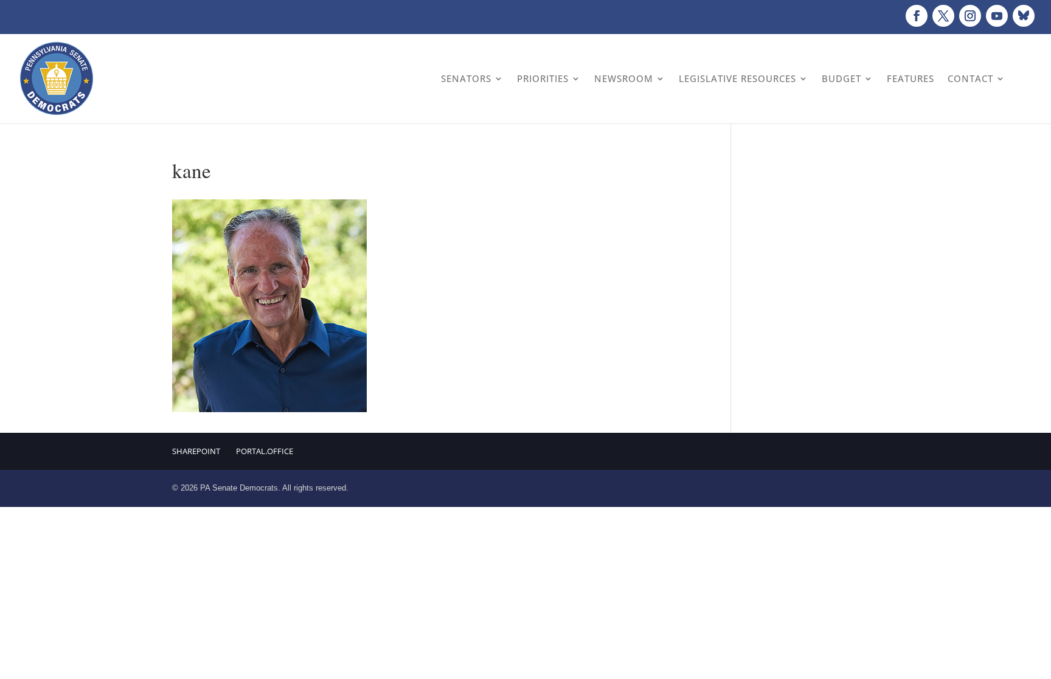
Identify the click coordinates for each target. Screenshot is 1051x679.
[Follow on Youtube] (997, 16)
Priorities (543, 78)
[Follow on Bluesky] (1024, 16)
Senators (466, 78)
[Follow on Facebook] (917, 16)
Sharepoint (196, 451)
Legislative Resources (737, 78)
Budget (841, 78)
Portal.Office (264, 451)
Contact (970, 78)
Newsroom (623, 78)
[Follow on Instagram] (970, 16)
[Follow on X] (943, 16)
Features (910, 78)
